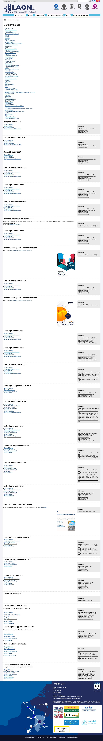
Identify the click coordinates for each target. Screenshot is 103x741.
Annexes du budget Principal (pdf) (86, 174)
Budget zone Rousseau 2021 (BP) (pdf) (87, 342)
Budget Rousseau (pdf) (83, 132)
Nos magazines (9, 57)
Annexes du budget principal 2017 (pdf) (87, 544)
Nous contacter (30, 737)
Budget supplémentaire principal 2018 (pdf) (88, 457)
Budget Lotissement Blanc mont (12, 128)
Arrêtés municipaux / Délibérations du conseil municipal (20, 92)
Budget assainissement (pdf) (84, 494)
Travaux (7, 80)
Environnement (9, 114)
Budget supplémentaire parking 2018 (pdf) (88, 456)
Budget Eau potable (9, 390)
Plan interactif (8, 63)
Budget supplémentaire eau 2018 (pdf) (87, 455)
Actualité (7, 59)
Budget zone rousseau (10, 468)
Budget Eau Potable (9, 407)
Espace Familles (9, 100)
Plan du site (8, 31)
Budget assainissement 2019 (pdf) (86, 434)
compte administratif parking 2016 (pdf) (87, 654)
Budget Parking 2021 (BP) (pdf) (85, 340)
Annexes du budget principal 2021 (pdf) (87, 337)
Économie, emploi (10, 88)
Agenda (7, 35)
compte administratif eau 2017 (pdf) (86, 548)
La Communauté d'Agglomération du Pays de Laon (18, 108)
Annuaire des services (11, 49)
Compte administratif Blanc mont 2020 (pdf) (88, 374)
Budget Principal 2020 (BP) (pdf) (85, 358)
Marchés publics (9, 84)
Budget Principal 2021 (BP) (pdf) (85, 341)
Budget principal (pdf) (83, 131)
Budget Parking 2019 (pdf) (84, 438)
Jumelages (8, 96)
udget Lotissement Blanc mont (13, 373)
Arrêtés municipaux (10, 61)
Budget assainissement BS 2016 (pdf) (87, 633)
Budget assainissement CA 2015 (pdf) (87, 674)
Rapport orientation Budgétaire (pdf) (86, 511)
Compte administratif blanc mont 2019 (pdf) (88, 413)
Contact (7, 112)
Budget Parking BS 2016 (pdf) (85, 636)
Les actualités (8, 58)
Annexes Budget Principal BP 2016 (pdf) (87, 612)
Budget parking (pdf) (83, 147)
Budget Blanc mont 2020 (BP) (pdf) (86, 356)
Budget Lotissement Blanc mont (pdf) (86, 128)
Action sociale (9, 97)
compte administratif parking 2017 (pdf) (87, 549)
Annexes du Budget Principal (12, 614)
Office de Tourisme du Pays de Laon (14, 111)
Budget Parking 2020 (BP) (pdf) (85, 357)
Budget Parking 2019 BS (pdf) (85, 395)
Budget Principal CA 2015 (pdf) (85, 600)
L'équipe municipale (10, 32)
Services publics (9, 104)
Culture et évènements (55, 15)
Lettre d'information (10, 117)
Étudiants (7, 77)
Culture (7, 54)
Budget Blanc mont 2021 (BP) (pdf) (86, 339)
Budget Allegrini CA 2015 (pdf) (85, 673)
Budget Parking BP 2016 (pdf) (85, 616)
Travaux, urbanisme (10, 99)
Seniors (7, 85)
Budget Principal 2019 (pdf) (84, 439)
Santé (6, 115)
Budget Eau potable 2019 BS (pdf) (86, 394)
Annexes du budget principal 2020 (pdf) (87, 354)
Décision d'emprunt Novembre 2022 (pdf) (87, 225)
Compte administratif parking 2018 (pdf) (87, 476)
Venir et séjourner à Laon (11, 76)
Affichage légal (9, 102)
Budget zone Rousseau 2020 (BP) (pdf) (87, 360)
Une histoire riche (9, 50)
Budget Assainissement (10, 391)
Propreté (7, 95)
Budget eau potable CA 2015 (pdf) (86, 675)
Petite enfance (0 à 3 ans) (12, 34)
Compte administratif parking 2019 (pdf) (87, 416)
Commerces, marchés (11, 55)
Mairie (30, 15)
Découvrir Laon (19, 15)
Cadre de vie (40, 15)
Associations (8, 103)
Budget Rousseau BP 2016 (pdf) (85, 619)
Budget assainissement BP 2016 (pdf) (87, 613)
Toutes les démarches (11, 30)
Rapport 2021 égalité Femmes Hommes (21, 300)
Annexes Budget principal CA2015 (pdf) (87, 671)
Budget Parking (8, 126)
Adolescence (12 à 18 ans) (12, 65)
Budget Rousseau (9, 127)
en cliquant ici (43, 507)
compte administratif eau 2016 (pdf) (86, 653)
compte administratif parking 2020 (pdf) (87, 375)
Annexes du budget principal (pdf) (86, 493)
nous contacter (57, 692)
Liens (6, 87)
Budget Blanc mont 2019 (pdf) (85, 435)
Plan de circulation (10, 40)
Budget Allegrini (8, 678)
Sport (68, 15)
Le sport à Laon (9, 42)
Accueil (8, 20)
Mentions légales (51, 737)
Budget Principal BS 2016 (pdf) (85, 637)
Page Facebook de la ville (12, 118)
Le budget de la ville (10, 73)
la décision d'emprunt (14, 224)
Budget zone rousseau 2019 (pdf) (86, 440)
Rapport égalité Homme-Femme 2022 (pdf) (88, 254)
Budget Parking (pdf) (83, 130)
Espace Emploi (9, 110)
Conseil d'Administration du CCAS (14, 106)
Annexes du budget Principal (11, 172)
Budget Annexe (8, 472)
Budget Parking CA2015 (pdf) (85, 676)
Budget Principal (8, 124)
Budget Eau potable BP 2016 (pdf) (86, 615)
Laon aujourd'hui (9, 72)
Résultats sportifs (9, 93)
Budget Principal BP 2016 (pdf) (85, 617)
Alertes (7, 39)
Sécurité (7, 107)
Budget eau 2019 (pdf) (83, 437)
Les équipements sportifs (11, 66)
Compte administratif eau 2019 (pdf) (86, 414)
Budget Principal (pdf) (83, 195)
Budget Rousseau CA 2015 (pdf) (85, 678)
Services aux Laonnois (81, 15)
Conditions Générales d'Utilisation (69, 737)
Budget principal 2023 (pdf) (84, 178)
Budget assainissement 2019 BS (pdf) (87, 392)
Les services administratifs (12, 51)
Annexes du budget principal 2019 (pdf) (87, 433)
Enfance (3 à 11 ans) (10, 53)
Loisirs (7, 68)
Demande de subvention (11, 89)
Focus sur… (8, 70)
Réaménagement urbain (11, 44)
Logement (7, 81)
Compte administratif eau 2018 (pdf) (86, 474)
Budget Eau (7, 471)
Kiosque (7, 38)
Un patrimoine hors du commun (13, 43)
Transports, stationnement (12, 69)
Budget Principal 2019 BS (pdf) (85, 396)
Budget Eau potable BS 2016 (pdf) (86, 635)
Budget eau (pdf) (82, 495)
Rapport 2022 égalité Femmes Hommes (21, 250)
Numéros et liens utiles (11, 78)
